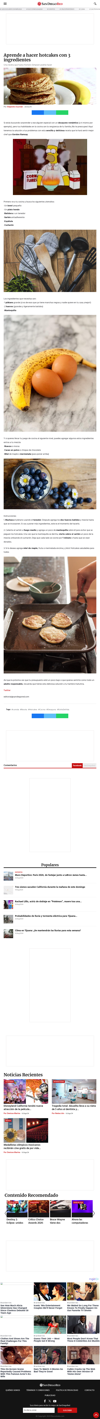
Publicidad (50, 1395)
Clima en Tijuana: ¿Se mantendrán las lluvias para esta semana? (48, 930)
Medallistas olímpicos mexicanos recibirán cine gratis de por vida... (22, 1146)
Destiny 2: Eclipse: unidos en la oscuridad (15, 1223)
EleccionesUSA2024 (35, 9)
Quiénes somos (13, 1390)
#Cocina (41, 709)
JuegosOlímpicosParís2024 (11, 9)
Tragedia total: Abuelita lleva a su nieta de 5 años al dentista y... (74, 1107)
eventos (51, 9)
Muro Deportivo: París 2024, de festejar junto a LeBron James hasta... (51, 875)
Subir (96, 1415)
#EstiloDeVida (63, 709)
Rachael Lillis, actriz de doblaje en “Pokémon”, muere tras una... (48, 901)
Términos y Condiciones (38, 1390)
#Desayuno (51, 709)
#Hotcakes (32, 709)
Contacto (89, 1390)
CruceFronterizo (68, 9)
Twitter (7, 690)
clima (82, 9)
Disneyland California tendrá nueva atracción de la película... (23, 1107)
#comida (15, 709)
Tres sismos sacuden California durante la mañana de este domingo (50, 887)
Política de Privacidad (67, 1390)
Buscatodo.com (57, 1416)
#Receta (23, 709)
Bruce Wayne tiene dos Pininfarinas (57, 1223)
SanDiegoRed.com (50, 1385)
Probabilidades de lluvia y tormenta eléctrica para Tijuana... (46, 916)
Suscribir (67, 1410)
